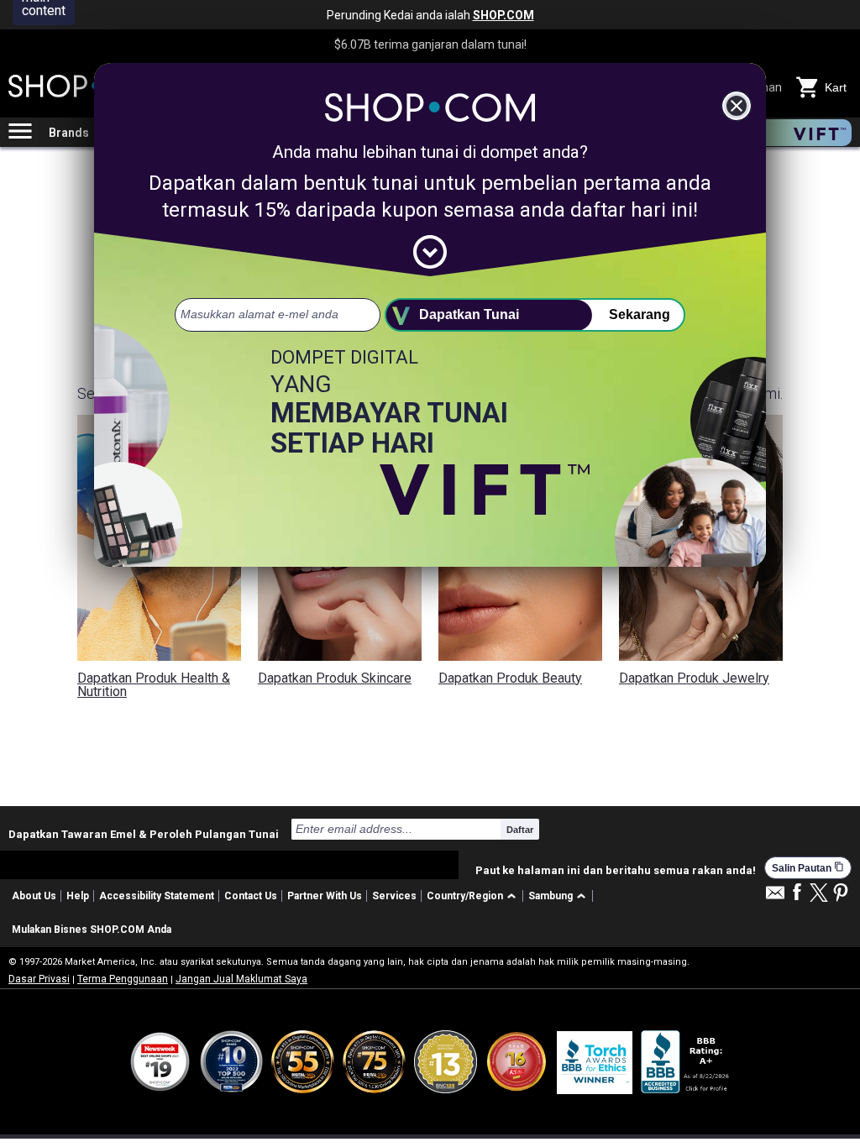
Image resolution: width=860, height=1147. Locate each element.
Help (77, 896)
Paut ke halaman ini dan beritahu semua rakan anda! (615, 871)
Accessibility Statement (156, 896)
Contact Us (250, 896)
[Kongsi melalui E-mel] (775, 897)
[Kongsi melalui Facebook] (797, 893)
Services (394, 896)
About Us (34, 896)
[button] (474, 896)
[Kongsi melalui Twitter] (819, 893)
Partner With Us (324, 896)
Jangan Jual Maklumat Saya (241, 979)
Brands (69, 132)
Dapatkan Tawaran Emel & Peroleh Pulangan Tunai (143, 834)
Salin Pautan (808, 868)
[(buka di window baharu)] (686, 1062)
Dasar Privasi (39, 979)
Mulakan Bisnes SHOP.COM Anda (91, 929)
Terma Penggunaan (122, 979)
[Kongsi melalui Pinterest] (840, 893)
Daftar (519, 830)
